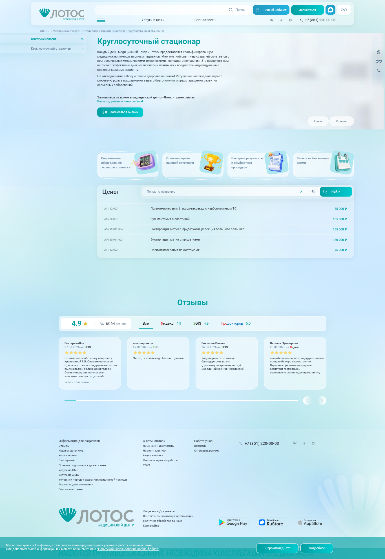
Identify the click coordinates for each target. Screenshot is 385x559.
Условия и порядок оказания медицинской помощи (93, 479)
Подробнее (317, 548)
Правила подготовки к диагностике (82, 465)
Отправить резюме (206, 450)
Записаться (307, 10)
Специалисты (205, 20)
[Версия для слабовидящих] (378, 61)
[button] (321, 400)
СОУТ (146, 465)
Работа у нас (203, 441)
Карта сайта (151, 525)
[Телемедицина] (378, 55)
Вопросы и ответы (71, 489)
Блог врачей (67, 460)
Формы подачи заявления (76, 484)
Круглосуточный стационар (51, 48)
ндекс (171, 323)
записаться (335, 209)
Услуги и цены (152, 20)
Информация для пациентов (79, 441)
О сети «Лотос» (154, 441)
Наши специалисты (71, 450)
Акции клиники (153, 455)
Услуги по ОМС (69, 470)
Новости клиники (154, 450)
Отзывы (341, 121)
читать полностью (77, 382)
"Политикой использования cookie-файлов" (128, 549)
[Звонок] (378, 73)
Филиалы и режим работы (160, 460)
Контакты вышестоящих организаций (168, 516)
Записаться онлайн (124, 112)
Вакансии (200, 445)
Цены (318, 121)
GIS (201, 323)
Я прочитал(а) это (277, 548)
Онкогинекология (43, 39)
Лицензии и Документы (158, 445)
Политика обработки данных (162, 520)
